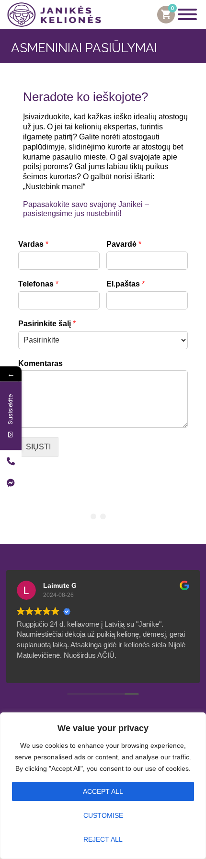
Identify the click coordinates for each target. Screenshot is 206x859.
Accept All (103, 791)
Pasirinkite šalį (47, 324)
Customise (103, 815)
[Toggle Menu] (187, 14)
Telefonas (38, 284)
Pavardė (123, 244)
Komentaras (40, 363)
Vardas (33, 244)
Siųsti (38, 447)
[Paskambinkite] (11, 460)
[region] (103, 785)
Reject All (103, 839)
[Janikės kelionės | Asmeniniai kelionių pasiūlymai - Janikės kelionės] (54, 14)
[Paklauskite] (11, 482)
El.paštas (125, 284)
